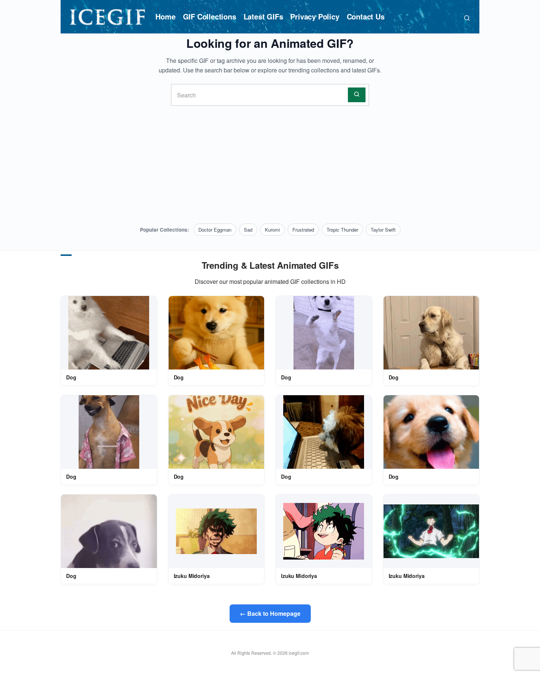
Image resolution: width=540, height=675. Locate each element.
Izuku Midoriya (192, 575)
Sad (248, 229)
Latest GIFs (263, 16)
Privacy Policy (314, 16)
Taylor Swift (383, 229)
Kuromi (272, 229)
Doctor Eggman (214, 229)
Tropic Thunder (342, 229)
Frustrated (303, 229)
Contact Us (366, 16)
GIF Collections (209, 16)
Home (165, 16)
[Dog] (108, 333)
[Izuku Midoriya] (216, 531)
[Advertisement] (270, 164)
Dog (71, 377)
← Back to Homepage (270, 613)
